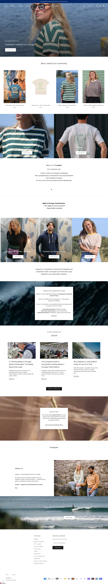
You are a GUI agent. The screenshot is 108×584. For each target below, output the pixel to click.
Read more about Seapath (40, 561)
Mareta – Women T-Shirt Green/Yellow (67, 105)
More (16, 487)
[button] (3, 583)
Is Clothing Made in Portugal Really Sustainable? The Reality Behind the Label (21, 364)
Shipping (36, 539)
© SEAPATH (8, 578)
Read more (54, 315)
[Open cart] (103, 6)
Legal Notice (37, 558)
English (91, 6)
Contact (36, 551)
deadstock (44, 274)
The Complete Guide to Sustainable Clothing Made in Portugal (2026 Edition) (52, 364)
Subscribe (69, 517)
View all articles (54, 388)
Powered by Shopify (11, 580)
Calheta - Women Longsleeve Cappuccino (93, 105)
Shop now (10, 49)
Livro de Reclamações (39, 556)
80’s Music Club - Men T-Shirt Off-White (41, 105)
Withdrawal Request (39, 563)
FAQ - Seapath (37, 544)
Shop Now (27, 152)
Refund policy (37, 553)
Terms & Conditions (38, 546)
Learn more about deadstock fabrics (54, 424)
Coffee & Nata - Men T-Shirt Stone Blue (15, 105)
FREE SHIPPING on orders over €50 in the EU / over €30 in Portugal (54, 1)
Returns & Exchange (39, 541)
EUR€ (84, 6)
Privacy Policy (37, 548)
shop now (81, 152)
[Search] (100, 6)
